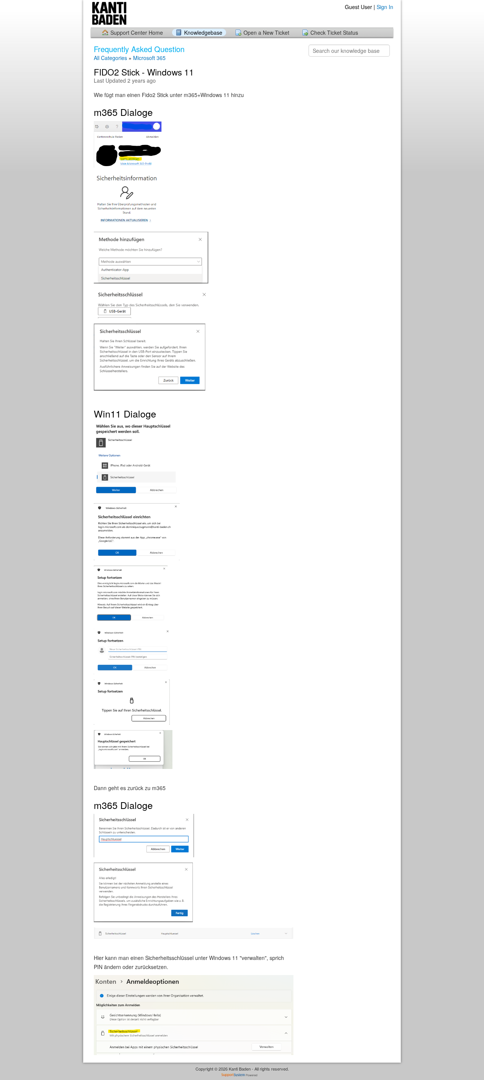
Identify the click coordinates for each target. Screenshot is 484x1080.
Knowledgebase (203, 32)
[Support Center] (150, 13)
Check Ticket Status (334, 32)
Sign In (385, 7)
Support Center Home (136, 32)
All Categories (110, 58)
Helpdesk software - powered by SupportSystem (242, 1075)
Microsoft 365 (149, 58)
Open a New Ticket (266, 32)
